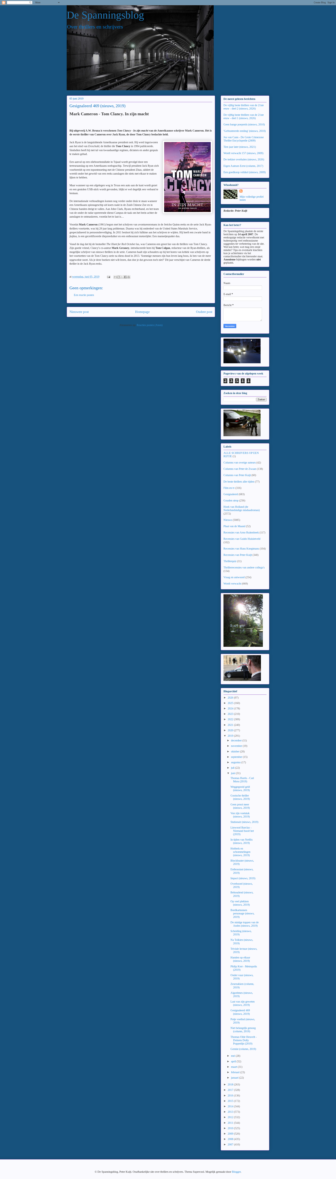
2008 (231, 1139)
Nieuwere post (79, 312)
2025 (231, 703)
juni (233, 773)
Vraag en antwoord (234, 577)
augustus (236, 762)
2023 (231, 713)
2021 (231, 724)
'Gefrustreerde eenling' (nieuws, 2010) (244, 130)
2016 (231, 1095)
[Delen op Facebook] (125, 277)
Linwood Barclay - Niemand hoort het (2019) (242, 831)
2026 (231, 697)
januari (235, 1077)
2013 (231, 1111)
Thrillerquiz (229, 561)
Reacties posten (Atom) (150, 325)
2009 (231, 1133)
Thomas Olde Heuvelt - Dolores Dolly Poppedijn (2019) (243, 1040)
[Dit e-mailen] (115, 277)
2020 (231, 730)
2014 (231, 1106)
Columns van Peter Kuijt (237, 475)
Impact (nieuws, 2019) (242, 878)
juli (233, 767)
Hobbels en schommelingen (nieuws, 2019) (240, 852)
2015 (231, 1100)
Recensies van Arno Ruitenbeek (241, 532)
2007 (231, 1144)
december (236, 740)
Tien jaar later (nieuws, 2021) (239, 146)
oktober (235, 751)
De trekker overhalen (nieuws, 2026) (243, 159)
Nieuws (227, 519)
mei (233, 1055)
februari (235, 1072)
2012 (231, 1117)
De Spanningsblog (105, 15)
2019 (231, 735)
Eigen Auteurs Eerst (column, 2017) (243, 165)
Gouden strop (231, 500)
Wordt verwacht (232, 583)
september (237, 756)
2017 (231, 1089)
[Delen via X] (122, 277)
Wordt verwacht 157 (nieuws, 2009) (243, 153)
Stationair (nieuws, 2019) (244, 821)
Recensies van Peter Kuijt (237, 554)
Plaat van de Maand (234, 526)
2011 (231, 1122)
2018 (231, 1084)
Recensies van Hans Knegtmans (241, 548)
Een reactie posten (84, 294)
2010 (231, 1128)
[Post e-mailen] (108, 276)
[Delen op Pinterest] (128, 277)
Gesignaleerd (230, 494)
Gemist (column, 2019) (243, 1048)
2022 (231, 719)
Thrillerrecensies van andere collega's (244, 567)
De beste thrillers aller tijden (238, 481)
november (237, 745)
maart (234, 1066)
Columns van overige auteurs (239, 462)
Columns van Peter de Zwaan (239, 468)
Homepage (142, 312)
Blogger (236, 1171)
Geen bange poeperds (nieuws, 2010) (244, 124)
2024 (231, 708)
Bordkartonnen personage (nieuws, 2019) (242, 913)
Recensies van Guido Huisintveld (241, 538)
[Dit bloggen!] (118, 277)
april (234, 1061)
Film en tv (229, 487)
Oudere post (204, 312)
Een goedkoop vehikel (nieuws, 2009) (244, 172)
